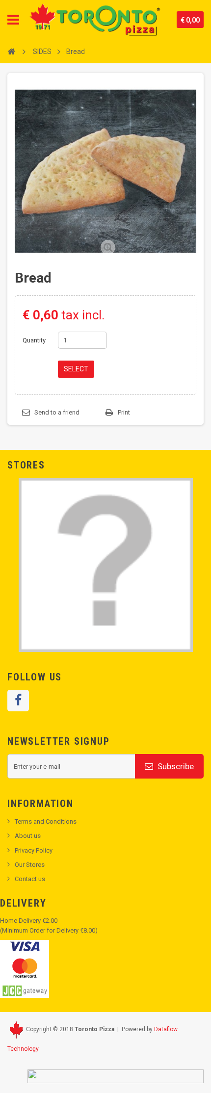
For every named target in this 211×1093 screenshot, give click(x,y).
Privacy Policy (34, 850)
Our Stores (30, 864)
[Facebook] (18, 700)
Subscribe (175, 766)
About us (28, 835)
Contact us (30, 879)
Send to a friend (56, 412)
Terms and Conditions (46, 821)
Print (124, 412)
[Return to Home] (11, 51)
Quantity (34, 340)
